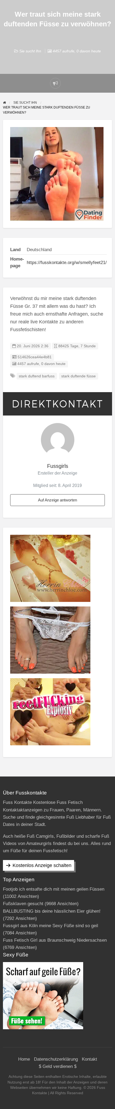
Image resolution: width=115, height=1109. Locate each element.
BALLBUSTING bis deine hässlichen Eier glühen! (52, 911)
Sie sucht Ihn (30, 51)
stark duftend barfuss (37, 376)
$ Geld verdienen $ (57, 1066)
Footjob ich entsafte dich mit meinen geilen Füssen (53, 889)
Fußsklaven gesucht (23, 903)
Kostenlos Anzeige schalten (42, 865)
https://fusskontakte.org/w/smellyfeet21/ (67, 262)
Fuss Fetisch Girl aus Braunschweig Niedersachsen (55, 940)
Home (24, 1059)
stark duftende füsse (78, 376)
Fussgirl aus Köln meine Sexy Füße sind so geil (50, 925)
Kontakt (89, 1059)
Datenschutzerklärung (56, 1059)
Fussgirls (57, 466)
